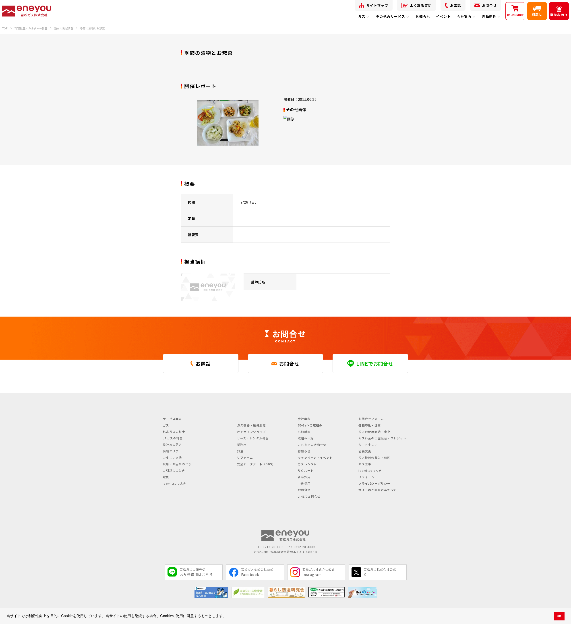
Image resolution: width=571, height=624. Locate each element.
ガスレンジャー (309, 464)
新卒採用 (304, 477)
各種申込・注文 (369, 425)
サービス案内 (172, 419)
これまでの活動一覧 (312, 445)
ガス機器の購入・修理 (374, 457)
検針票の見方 (172, 445)
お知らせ (423, 16)
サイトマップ (377, 5)
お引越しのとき (174, 470)
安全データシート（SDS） (256, 464)
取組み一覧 (306, 438)
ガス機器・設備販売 (251, 425)
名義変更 (364, 451)
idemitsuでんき (174, 483)
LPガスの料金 (173, 438)
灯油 (240, 451)
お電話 (455, 5)
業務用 (242, 445)
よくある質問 (421, 5)
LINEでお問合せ (309, 496)
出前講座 (304, 432)
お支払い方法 (172, 457)
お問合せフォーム (371, 419)
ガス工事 (364, 464)
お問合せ (489, 5)
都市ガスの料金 (174, 432)
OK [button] (559, 616)
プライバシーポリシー (374, 483)
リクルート (306, 470)
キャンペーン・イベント (315, 457)
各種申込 (489, 16)
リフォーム (245, 457)
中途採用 (304, 483)
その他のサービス (390, 16)
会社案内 (464, 16)
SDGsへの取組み (310, 425)
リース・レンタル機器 (253, 438)
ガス (361, 16)
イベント (443, 16)
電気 (166, 477)
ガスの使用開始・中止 (374, 432)
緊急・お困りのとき (177, 464)
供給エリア (171, 451)
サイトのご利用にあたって (377, 490)
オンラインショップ (251, 432)
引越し (537, 14)
